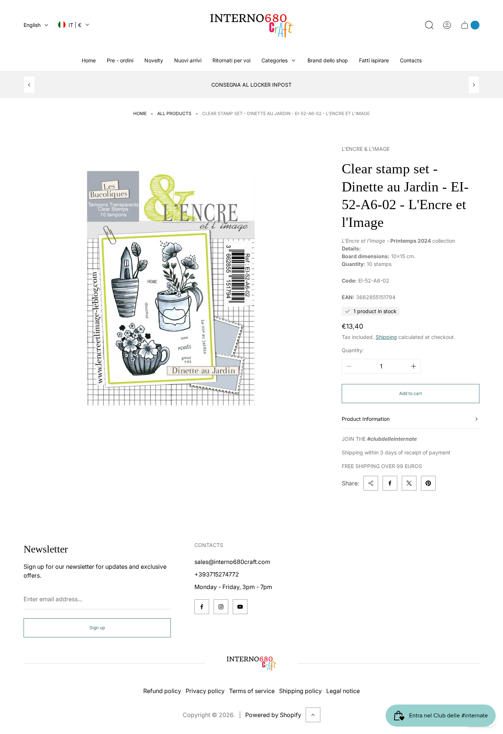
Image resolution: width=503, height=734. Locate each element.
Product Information (366, 419)
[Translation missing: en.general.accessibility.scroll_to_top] (313, 714)
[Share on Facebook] (390, 483)
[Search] (429, 25)
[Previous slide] (29, 85)
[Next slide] (473, 85)
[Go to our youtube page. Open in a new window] (240, 606)
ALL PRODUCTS (174, 113)
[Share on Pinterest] (428, 483)
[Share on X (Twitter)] (409, 483)
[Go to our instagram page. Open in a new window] (221, 606)
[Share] (370, 483)
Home (140, 113)
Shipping (386, 337)
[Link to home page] (251, 663)
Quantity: (353, 350)
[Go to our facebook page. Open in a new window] (201, 606)
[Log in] (447, 25)
